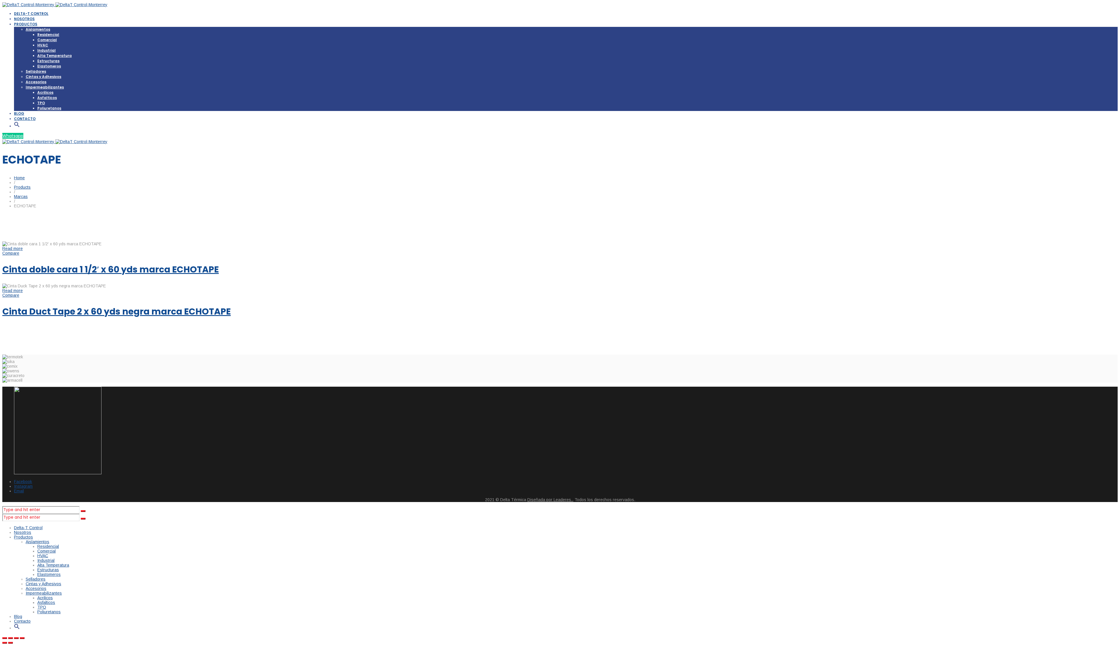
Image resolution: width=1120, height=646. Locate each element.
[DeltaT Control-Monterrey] (54, 4)
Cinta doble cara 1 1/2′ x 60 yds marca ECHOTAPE (110, 269)
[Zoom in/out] (22, 638)
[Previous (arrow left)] (4, 643)
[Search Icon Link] (17, 126)
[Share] (10, 638)
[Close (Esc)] (4, 638)
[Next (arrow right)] (10, 643)
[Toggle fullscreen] (16, 638)
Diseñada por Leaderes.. (550, 499)
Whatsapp (12, 136)
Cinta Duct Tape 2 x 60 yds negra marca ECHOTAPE (116, 311)
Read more (12, 248)
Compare (10, 253)
